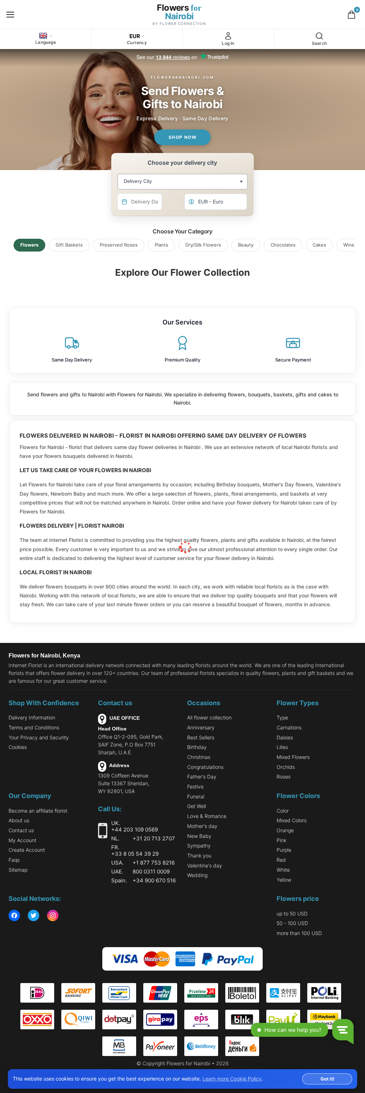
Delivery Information (32, 717)
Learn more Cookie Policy (232, 1079)
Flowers (29, 245)
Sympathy (199, 846)
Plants (161, 245)
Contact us (21, 830)
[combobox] (182, 182)
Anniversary (201, 727)
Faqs (14, 860)
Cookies (18, 747)
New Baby (199, 836)
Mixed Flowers (293, 757)
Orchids (286, 767)
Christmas (198, 757)
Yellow (284, 880)
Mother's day (202, 826)
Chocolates (283, 245)
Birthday (197, 747)
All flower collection (209, 717)
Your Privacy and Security (39, 737)
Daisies (285, 737)
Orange (285, 830)
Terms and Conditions (34, 727)
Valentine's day (204, 865)
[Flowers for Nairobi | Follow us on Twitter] (33, 916)
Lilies (282, 747)
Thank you (199, 855)
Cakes (319, 245)
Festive (195, 786)
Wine (348, 245)
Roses (284, 776)
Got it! (327, 1079)
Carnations (289, 727)
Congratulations (205, 767)
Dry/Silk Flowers (203, 245)
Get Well (196, 806)
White (283, 870)
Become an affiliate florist (38, 811)
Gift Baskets (69, 245)
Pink (281, 840)
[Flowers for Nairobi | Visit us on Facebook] (14, 916)
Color (283, 811)
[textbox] (137, 181)
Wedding (197, 875)
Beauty (245, 245)
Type (282, 717)
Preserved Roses (119, 245)
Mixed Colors (292, 820)
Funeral (195, 796)
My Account (22, 840)
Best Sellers (200, 737)
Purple (284, 850)
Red (281, 860)
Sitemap (18, 870)
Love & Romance (206, 816)
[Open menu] (10, 14)
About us (19, 820)
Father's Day (201, 776)
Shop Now (183, 137)
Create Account (27, 850)
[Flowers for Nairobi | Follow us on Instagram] (52, 916)
